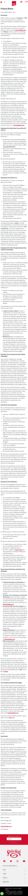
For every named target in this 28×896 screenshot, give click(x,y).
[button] (1, 2)
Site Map (8, 891)
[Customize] (2, 893)
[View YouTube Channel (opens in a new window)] (23, 861)
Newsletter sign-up (14, 836)
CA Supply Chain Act (12, 892)
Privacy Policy (20, 892)
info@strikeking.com (19, 125)
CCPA (10, 717)
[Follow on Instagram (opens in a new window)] (17, 861)
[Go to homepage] (14, 3)
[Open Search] (4, 2)
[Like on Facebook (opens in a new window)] (4, 861)
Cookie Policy (9, 893)
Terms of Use (18, 549)
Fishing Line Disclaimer (17, 893)
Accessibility (19, 891)
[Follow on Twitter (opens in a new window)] (10, 861)
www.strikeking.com (20, 30)
